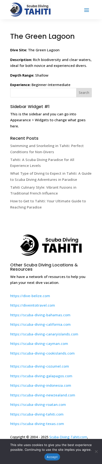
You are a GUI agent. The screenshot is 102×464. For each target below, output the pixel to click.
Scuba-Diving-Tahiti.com (68, 437)
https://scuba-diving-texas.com (37, 423)
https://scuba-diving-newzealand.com (42, 395)
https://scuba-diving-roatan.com (38, 404)
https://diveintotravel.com (32, 305)
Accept (52, 457)
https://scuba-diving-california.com (40, 324)
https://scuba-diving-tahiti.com (37, 414)
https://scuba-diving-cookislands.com (42, 353)
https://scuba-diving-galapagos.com (41, 375)
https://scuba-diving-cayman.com (39, 343)
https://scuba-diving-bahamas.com (40, 314)
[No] (96, 451)
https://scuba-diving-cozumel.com (39, 366)
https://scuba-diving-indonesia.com (40, 385)
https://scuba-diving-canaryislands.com (44, 334)
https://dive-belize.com (30, 295)
